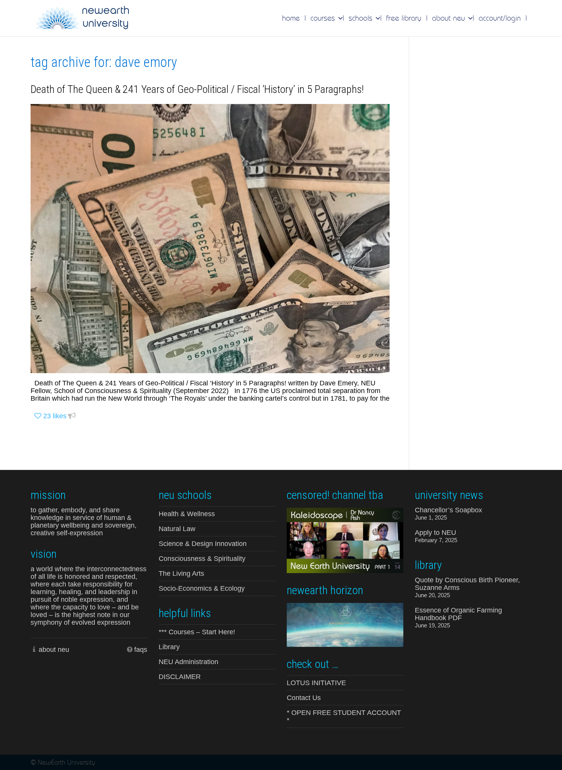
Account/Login (500, 18)
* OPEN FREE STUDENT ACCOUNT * (344, 716)
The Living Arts (181, 573)
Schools (362, 18)
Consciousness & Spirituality (202, 558)
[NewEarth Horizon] (345, 624)
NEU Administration (188, 662)
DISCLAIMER (180, 677)
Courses (323, 18)
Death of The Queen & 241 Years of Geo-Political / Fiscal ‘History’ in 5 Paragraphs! (197, 89)
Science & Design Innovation (203, 543)
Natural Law (177, 529)
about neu (54, 649)
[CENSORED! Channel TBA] (345, 539)
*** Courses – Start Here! (197, 632)
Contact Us (304, 698)
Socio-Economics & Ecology (202, 588)
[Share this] (72, 416)
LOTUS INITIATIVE (316, 683)
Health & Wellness (187, 514)
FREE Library (403, 18)
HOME (291, 18)
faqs (140, 649)
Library (169, 647)
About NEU (449, 18)
